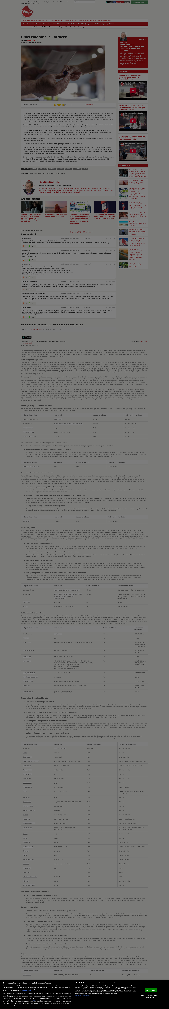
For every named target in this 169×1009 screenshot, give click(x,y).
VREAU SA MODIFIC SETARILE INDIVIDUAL (150, 996)
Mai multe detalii (26, 990)
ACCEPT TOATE (151, 990)
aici (34, 1000)
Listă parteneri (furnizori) (82, 995)
